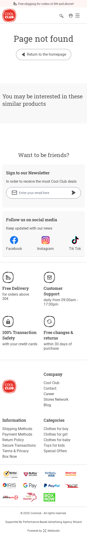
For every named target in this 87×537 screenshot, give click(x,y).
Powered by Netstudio (43, 530)
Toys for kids (54, 445)
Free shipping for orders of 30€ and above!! (46, 4)
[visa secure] (54, 474)
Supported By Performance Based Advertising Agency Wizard (43, 522)
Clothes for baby (57, 440)
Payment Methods (17, 434)
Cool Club (51, 383)
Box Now (9, 456)
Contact (50, 388)
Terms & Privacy (15, 451)
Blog (47, 405)
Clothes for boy (56, 429)
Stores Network (56, 399)
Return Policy (13, 440)
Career (49, 394)
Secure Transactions (19, 445)
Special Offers (55, 451)
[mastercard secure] (74, 474)
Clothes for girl (56, 434)
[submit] (73, 192)
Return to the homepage (46, 54)
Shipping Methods (17, 429)
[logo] (9, 15)
